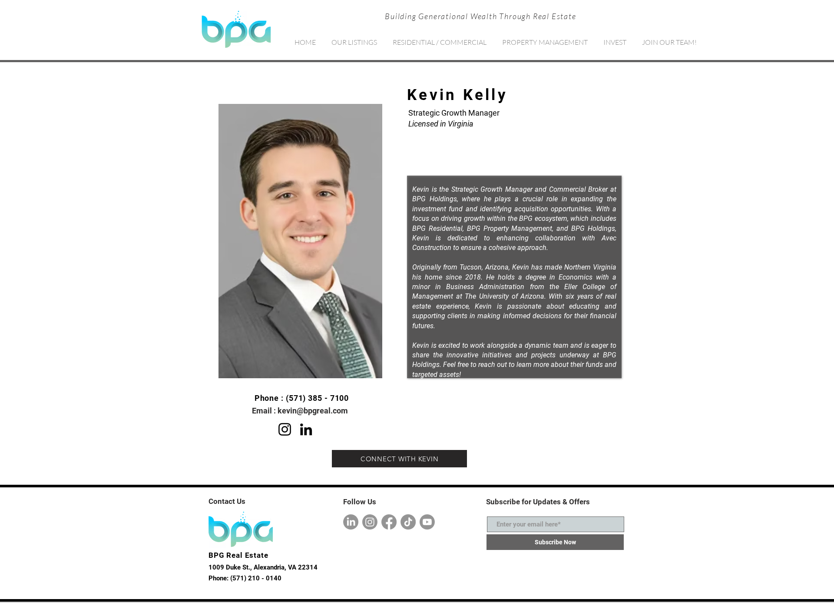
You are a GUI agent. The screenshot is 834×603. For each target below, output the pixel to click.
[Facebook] (389, 522)
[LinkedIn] (306, 429)
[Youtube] (427, 522)
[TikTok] (408, 522)
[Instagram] (284, 429)
